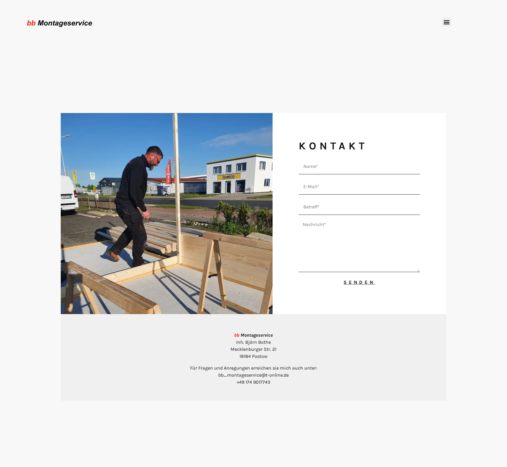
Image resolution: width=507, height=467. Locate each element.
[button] (447, 22)
